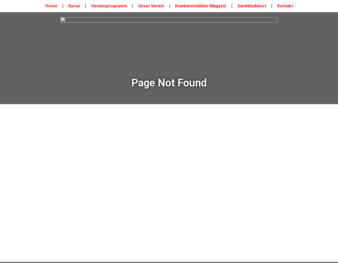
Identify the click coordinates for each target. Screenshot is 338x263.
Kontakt (285, 5)
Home (51, 5)
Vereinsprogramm (109, 5)
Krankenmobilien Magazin (200, 5)
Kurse (74, 5)
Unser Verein (151, 5)
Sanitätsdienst (251, 5)
